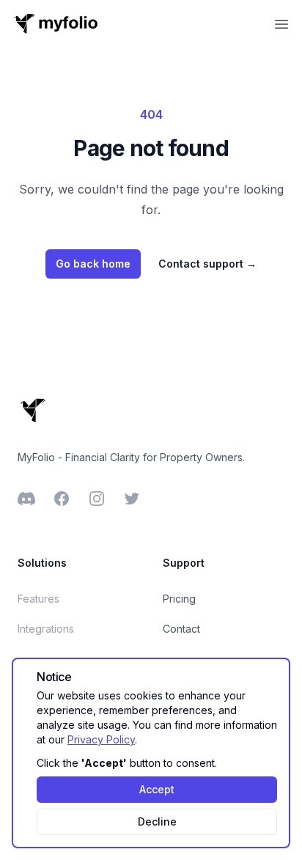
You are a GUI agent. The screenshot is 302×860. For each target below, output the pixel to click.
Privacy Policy (101, 739)
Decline (157, 821)
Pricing (179, 598)
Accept (156, 789)
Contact (181, 628)
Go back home (93, 263)
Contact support (207, 263)
